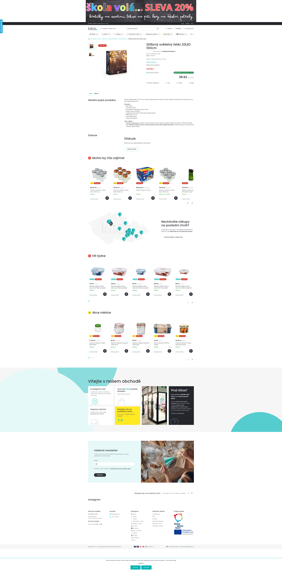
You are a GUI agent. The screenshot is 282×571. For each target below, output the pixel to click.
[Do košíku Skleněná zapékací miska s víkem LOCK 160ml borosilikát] (148, 294)
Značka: (153, 54)
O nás (182, 23)
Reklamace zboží (157, 523)
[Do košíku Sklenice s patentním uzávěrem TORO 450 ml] (126, 351)
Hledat (158, 28)
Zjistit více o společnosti (177, 413)
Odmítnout (135, 567)
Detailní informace (151, 62)
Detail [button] (174, 198)
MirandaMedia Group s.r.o (188, 546)
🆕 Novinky (134, 535)
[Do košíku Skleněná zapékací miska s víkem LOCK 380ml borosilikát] (191, 294)
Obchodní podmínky (157, 521)
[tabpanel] (98, 279)
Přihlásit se (100, 475)
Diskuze (96, 93)
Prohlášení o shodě (157, 526)
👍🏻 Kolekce (134, 533)
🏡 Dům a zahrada (136, 530)
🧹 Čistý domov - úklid (137, 521)
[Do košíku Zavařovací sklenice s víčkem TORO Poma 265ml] (191, 351)
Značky (133, 540)
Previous (188, 302)
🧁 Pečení (133, 516)
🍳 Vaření (133, 514)
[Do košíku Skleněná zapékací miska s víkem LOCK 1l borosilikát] (169, 294)
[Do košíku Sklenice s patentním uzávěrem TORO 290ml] (148, 351)
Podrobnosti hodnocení (168, 51)
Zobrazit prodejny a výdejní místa (173, 237)
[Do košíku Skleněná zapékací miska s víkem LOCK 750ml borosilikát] (105, 294)
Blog (192, 23)
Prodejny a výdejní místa (109, 28)
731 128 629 (115, 517)
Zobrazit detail (94, 199)
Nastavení (141, 563)
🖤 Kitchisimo (135, 528)
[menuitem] (93, 34)
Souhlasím (146, 567)
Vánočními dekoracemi (132, 123)
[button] (99, 198)
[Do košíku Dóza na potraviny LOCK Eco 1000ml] (169, 351)
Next (192, 302)
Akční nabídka (135, 537)
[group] (99, 182)
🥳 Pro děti (134, 526)
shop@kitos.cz (116, 514)
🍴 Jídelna (134, 519)
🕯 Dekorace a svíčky (136, 523)
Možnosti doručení (154, 72)
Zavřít (152, 86)
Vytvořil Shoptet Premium (173, 546)
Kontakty (187, 23)
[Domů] (89, 39)
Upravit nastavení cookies (115, 546)
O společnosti (156, 514)
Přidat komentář (131, 149)
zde (175, 560)
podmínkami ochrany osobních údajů (121, 468)
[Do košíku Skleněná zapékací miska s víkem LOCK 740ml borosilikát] (126, 294)
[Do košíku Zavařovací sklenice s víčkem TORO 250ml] (105, 351)
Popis (90, 93)
